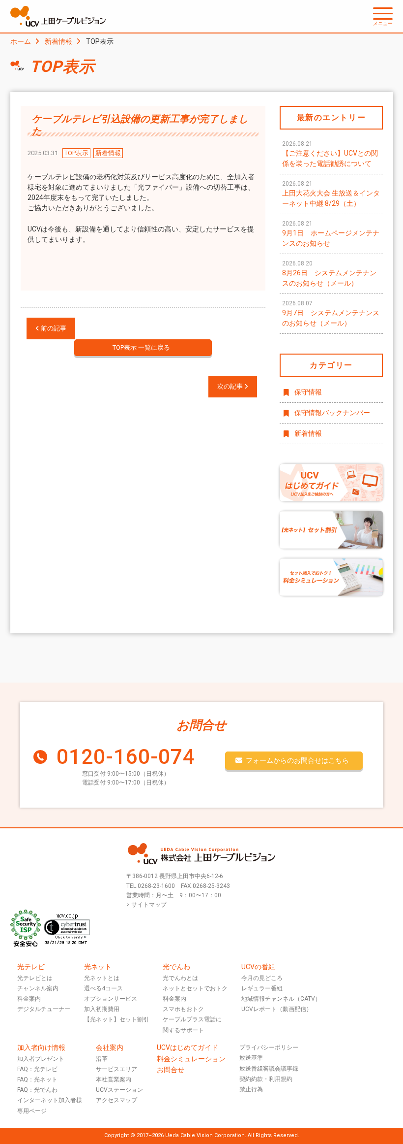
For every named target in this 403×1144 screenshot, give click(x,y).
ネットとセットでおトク (195, 988)
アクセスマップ (116, 1100)
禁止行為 (251, 1089)
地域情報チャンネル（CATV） (281, 998)
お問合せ (170, 1070)
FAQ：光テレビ (37, 1069)
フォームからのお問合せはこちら (297, 760)
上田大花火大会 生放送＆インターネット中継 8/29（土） (331, 193)
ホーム (20, 41)
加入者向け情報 (41, 1047)
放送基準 (251, 1057)
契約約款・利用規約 (265, 1079)
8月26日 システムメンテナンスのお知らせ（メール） (329, 273)
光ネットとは (101, 978)
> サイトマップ (146, 904)
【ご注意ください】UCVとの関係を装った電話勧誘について (330, 153)
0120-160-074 (126, 757)
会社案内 (109, 1047)
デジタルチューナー (43, 1009)
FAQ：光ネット (37, 1079)
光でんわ (176, 967)
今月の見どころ (262, 978)
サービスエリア (116, 1069)
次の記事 (230, 386)
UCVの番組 (258, 967)
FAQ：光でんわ (37, 1089)
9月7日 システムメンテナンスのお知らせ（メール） (330, 313)
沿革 (102, 1058)
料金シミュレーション (191, 1059)
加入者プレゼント (40, 1058)
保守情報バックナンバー (332, 413)
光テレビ (31, 967)
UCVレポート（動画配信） (276, 1009)
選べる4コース (103, 988)
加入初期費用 (101, 1009)
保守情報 (308, 392)
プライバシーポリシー (268, 1047)
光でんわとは (180, 978)
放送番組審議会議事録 (268, 1068)
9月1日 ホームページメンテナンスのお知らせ (330, 233)
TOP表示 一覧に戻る (141, 347)
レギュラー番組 (262, 988)
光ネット (98, 967)
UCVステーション (119, 1089)
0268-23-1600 (156, 886)
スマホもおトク (183, 1009)
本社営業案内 (113, 1079)
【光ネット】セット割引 (116, 1019)
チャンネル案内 (37, 988)
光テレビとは (35, 978)
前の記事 (52, 328)
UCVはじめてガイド (187, 1047)
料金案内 (29, 998)
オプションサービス (110, 998)
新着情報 (58, 41)
